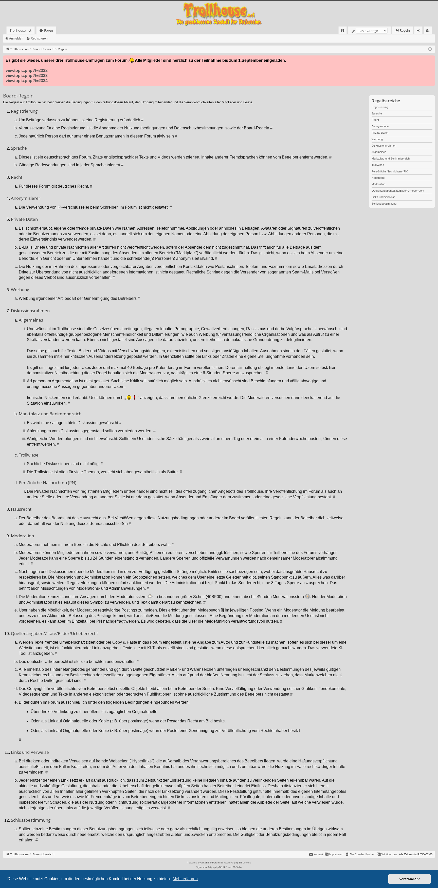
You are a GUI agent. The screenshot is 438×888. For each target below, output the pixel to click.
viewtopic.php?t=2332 (27, 70)
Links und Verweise (383, 197)
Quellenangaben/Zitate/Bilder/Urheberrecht (398, 190)
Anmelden (16, 38)
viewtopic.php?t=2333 (27, 75)
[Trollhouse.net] (219, 13)
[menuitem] (342, 30)
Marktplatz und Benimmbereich (391, 158)
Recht (375, 119)
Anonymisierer (380, 126)
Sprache (377, 113)
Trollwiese (378, 164)
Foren (48, 30)
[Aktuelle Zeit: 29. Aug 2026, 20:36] (430, 49)
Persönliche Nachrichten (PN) (390, 171)
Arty (210, 867)
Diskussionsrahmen (384, 145)
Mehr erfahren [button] (185, 879)
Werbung (377, 139)
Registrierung (380, 107)
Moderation (378, 184)
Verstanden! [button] (409, 879)
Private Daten (380, 132)
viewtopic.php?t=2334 (27, 80)
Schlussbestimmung (384, 203)
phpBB (206, 862)
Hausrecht (378, 177)
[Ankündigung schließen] (430, 59)
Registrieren (39, 38)
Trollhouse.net (20, 30)
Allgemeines (379, 151)
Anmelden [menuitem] (419, 31)
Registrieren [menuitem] (429, 31)
